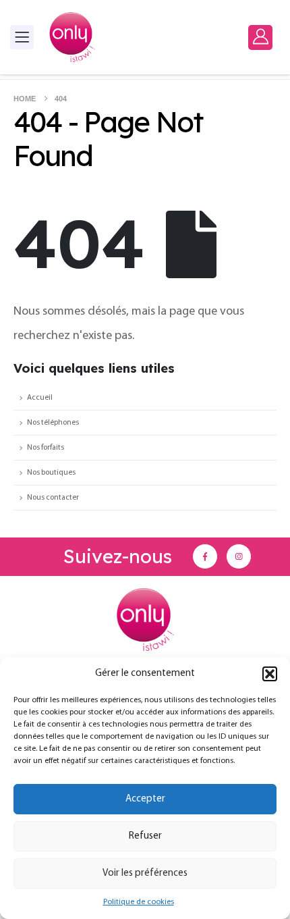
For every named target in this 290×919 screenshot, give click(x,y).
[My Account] (260, 36)
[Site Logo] (72, 37)
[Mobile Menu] (22, 37)
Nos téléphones (53, 423)
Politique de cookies (138, 902)
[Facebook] (205, 556)
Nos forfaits (45, 448)
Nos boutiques (51, 473)
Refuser (145, 836)
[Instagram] (239, 556)
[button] (270, 674)
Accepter (145, 799)
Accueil (40, 398)
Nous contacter (53, 498)
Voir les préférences (145, 873)
